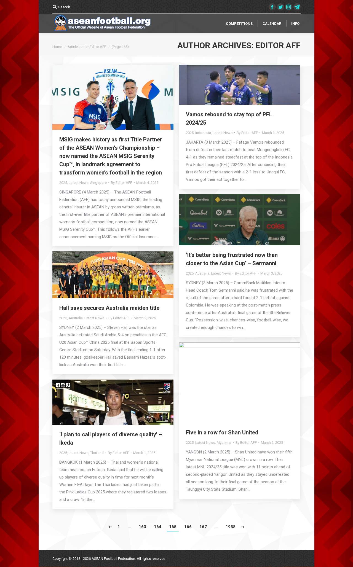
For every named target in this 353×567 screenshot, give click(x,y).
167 (203, 526)
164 (157, 526)
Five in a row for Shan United (222, 432)
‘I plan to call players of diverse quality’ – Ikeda (110, 438)
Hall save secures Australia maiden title (110, 308)
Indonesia (203, 133)
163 (142, 526)
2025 (63, 183)
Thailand (97, 453)
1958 (231, 526)
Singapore (98, 183)
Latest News (79, 183)
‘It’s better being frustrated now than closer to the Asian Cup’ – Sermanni (232, 259)
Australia (202, 273)
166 (188, 526)
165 (172, 526)
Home (57, 47)
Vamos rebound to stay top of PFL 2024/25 (229, 118)
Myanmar (224, 442)
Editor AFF (278, 45)
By (121, 183)
